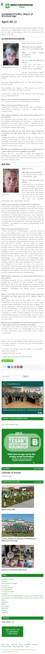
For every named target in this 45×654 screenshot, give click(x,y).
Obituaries (5, 602)
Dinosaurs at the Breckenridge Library (14, 570)
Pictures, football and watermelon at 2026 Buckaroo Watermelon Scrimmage (19, 539)
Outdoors (4, 610)
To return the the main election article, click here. (17, 357)
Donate (27, 646)
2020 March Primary (8, 579)
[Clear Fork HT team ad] (23, 397)
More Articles (37, 468)
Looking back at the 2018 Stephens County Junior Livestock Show (22, 596)
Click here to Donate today (10, 424)
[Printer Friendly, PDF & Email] (7, 360)
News (3, 600)
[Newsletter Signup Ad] (23, 446)
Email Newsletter (7, 589)
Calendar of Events (11, 473)
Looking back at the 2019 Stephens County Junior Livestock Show (22, 598)
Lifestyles (5, 594)
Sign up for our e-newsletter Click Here (12, 631)
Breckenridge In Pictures (9, 583)
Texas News (5, 606)
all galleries (38, 482)
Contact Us (5, 585)
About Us (4, 581)
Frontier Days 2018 (8, 591)
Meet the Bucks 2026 (8, 509)
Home (3, 644)
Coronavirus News (7, 587)
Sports (4, 604)
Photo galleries (6, 646)
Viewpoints (5, 612)
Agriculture (5, 608)
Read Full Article (7, 476)
